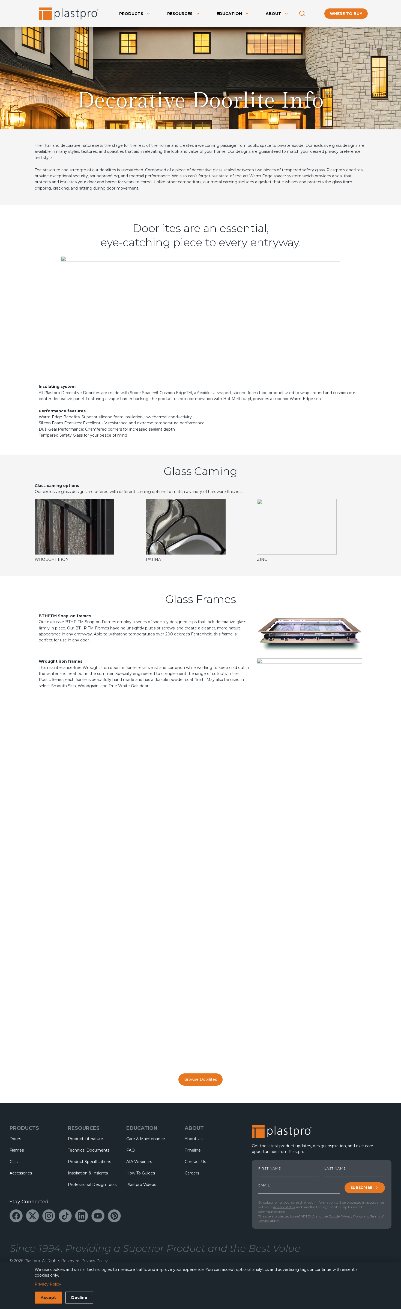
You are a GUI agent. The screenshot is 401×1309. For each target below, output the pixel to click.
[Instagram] (48, 1215)
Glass (14, 1161)
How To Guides (140, 1173)
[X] (32, 1215)
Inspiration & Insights (88, 1173)
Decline (79, 1297)
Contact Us (195, 1161)
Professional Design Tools (92, 1184)
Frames (17, 1150)
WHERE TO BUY (346, 13)
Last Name (335, 1168)
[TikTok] (65, 1215)
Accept (48, 1297)
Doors (15, 1138)
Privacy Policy (284, 1207)
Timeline (193, 1150)
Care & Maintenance (145, 1138)
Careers (192, 1173)
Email (264, 1185)
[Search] (302, 13)
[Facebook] (16, 1215)
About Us (193, 1138)
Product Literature (85, 1138)
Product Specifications (89, 1161)
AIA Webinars (139, 1161)
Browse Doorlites (200, 1079)
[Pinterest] (114, 1215)
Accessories (21, 1173)
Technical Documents (88, 1150)
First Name (269, 1168)
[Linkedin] (81, 1215)
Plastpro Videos (141, 1184)
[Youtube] (97, 1215)
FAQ (130, 1150)
